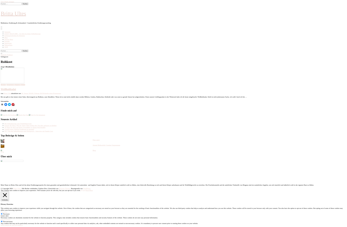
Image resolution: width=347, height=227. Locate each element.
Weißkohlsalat (8, 89)
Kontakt (7, 41)
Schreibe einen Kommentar (52, 93)
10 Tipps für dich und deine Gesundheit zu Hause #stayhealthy (25, 127)
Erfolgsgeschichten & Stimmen (14, 36)
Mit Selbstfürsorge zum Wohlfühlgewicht (18, 124)
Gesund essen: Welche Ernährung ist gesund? (19, 129)
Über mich (96, 140)
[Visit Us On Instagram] (37, 115)
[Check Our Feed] (23, 115)
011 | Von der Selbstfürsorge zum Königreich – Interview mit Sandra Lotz (28, 131)
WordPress (86, 188)
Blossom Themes (64, 188)
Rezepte (3, 85)
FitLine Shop (8, 39)
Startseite (7, 32)
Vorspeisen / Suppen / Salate (15, 85)
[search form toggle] (1, 53)
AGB (6, 47)
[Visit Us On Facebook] (9, 115)
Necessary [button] (4, 212)
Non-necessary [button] (5, 220)
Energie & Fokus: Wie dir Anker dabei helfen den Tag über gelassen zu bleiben (30, 125)
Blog (6, 37)
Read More (89, 190)
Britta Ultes (13, 13)
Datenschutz (8, 45)
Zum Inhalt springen (7, 2)
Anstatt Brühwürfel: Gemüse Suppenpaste (106, 145)
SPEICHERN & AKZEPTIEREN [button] (12, 225)
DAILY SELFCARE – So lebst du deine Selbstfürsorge (22, 34)
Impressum (8, 43)
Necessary (6, 214)
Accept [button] (82, 190)
